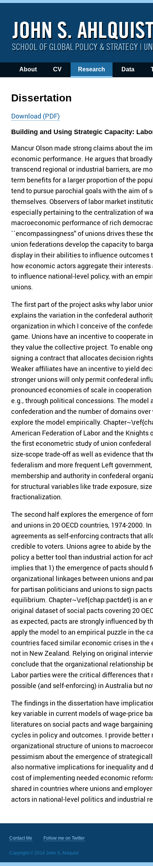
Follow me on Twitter (64, 838)
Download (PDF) (35, 115)
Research (91, 69)
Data (127, 69)
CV (57, 69)
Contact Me (20, 838)
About (28, 69)
